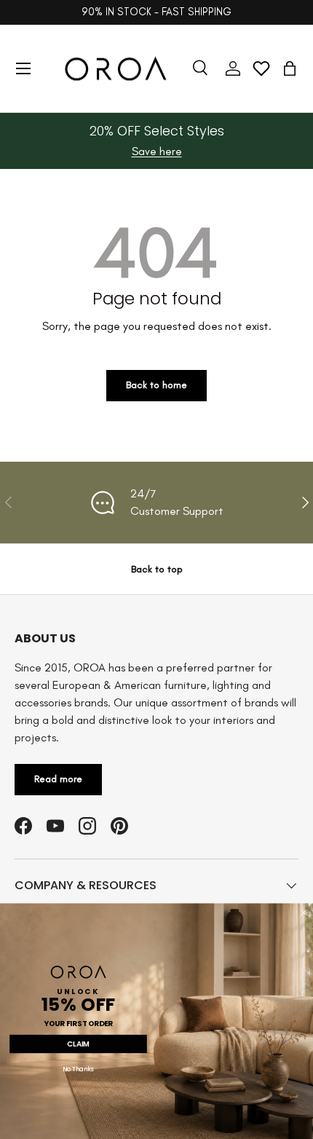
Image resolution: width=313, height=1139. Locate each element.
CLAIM (78, 1043)
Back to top (157, 569)
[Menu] (23, 68)
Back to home (156, 385)
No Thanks (78, 1069)
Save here (157, 151)
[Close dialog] (303, 912)
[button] (290, 68)
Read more (58, 779)
